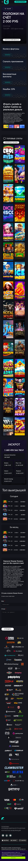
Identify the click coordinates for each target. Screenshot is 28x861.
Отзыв (3, 609)
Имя (2, 601)
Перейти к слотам (11, 142)
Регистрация (20, 1)
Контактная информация (11, 830)
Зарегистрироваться (12, 39)
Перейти (7, 54)
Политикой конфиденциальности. (14, 855)
